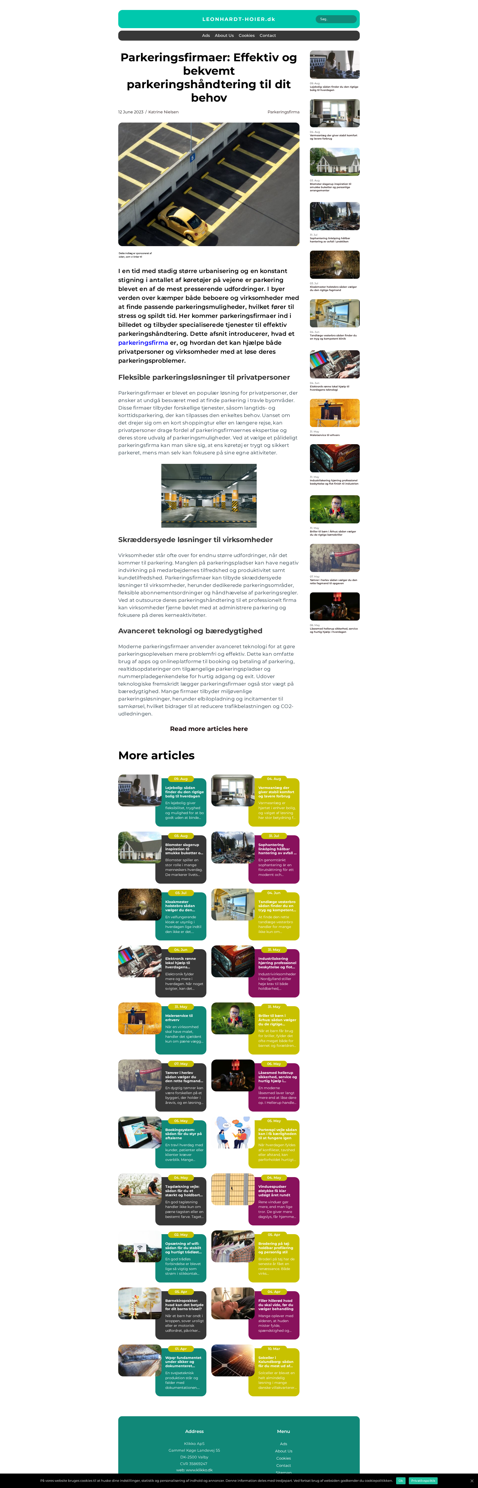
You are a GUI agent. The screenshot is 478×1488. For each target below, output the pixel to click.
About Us (224, 35)
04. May (181, 1177)
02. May (181, 1234)
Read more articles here (209, 728)
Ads (206, 35)
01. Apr (181, 1348)
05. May (181, 1121)
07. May (181, 1064)
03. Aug (181, 836)
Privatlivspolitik (423, 1481)
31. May (274, 949)
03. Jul (180, 893)
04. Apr (274, 1291)
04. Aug (274, 779)
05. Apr (274, 1234)
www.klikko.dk (199, 1470)
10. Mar (274, 1348)
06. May (274, 1064)
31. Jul (274, 836)
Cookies (247, 35)
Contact (268, 35)
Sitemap (284, 1472)
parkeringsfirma (283, 112)
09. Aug (181, 779)
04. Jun (274, 893)
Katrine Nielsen (163, 112)
